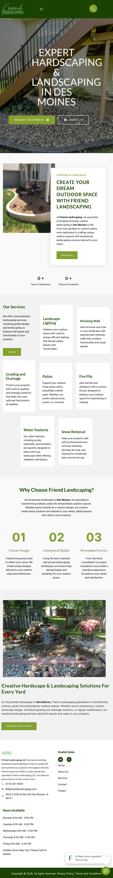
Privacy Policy (65, 873)
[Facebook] (60, 759)
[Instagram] (69, 759)
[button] (41, 9)
